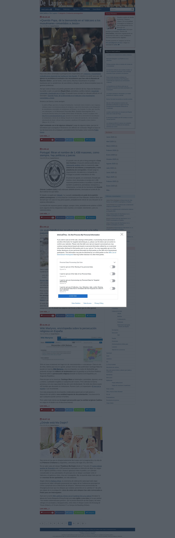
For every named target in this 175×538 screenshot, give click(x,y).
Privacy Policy (99, 303)
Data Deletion (76, 303)
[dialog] (87, 269)
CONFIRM (73, 296)
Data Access (87, 303)
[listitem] (87, 262)
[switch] (112, 266)
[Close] (122, 235)
